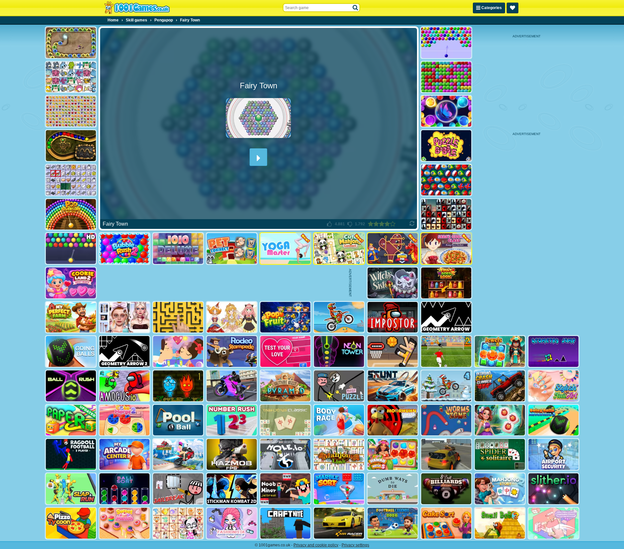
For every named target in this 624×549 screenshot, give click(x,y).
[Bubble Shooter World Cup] (446, 180)
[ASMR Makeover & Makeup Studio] (124, 317)
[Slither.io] (553, 488)
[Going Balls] (71, 351)
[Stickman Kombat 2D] (232, 488)
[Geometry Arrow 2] (124, 351)
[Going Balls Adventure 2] (553, 420)
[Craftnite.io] (285, 523)
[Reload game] (412, 224)
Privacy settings (355, 545)
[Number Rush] (232, 420)
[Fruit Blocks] (71, 111)
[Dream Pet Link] (178, 523)
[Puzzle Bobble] (446, 145)
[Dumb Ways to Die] (393, 488)
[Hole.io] (285, 454)
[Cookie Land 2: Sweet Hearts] (71, 283)
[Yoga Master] (285, 248)
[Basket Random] (393, 351)
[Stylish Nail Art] (553, 385)
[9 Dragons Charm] (71, 42)
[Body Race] (339, 420)
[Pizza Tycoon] (71, 523)
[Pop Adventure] (71, 214)
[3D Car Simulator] (446, 454)
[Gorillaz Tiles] (446, 214)
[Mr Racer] (339, 523)
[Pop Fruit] (285, 317)
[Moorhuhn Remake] (393, 420)
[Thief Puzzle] (339, 385)
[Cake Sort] (446, 523)
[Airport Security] (553, 454)
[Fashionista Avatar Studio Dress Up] (232, 523)
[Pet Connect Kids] (232, 248)
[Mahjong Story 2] (500, 488)
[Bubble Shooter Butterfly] (446, 111)
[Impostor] (393, 317)
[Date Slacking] (178, 351)
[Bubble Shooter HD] (71, 248)
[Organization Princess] (553, 523)
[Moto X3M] (339, 317)
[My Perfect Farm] (71, 317)
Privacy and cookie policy (315, 545)
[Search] (355, 8)
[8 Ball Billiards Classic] (446, 488)
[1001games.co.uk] (137, 8)
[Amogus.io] (124, 385)
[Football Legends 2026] (393, 523)
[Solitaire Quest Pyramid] (285, 385)
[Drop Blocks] (446, 77)
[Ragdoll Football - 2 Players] (71, 454)
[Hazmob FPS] (232, 454)
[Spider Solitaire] (500, 454)
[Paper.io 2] (71, 420)
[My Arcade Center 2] (124, 454)
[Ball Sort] (124, 488)
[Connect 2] (71, 180)
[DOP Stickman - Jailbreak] (178, 488)
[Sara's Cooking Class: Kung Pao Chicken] (446, 248)
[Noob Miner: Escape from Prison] (285, 488)
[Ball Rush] (71, 385)
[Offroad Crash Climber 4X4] (500, 385)
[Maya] (71, 145)
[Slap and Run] (71, 488)
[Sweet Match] (124, 523)
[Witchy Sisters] (393, 283)
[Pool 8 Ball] (178, 420)
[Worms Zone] (446, 420)
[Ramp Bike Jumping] (178, 454)
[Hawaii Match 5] (393, 454)
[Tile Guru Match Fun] (500, 420)
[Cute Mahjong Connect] (339, 248)
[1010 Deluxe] (178, 248)
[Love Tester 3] (285, 351)
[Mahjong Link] (339, 454)
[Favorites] (512, 8)
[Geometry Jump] (553, 351)
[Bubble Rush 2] (124, 248)
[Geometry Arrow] (446, 317)
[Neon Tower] (339, 351)
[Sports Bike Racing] (232, 385)
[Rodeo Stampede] (232, 351)
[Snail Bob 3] (500, 523)
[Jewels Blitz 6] (500, 351)
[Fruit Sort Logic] (446, 283)
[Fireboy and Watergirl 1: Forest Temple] (178, 385)
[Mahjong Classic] (285, 420)
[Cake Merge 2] (124, 420)
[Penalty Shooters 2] (446, 351)
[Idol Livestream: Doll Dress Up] (232, 317)
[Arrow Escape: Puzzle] (178, 317)
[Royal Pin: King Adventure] (393, 248)
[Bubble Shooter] (446, 42)
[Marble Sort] (339, 488)
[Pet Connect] (71, 77)
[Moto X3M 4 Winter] (446, 385)
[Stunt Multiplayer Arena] (393, 385)
